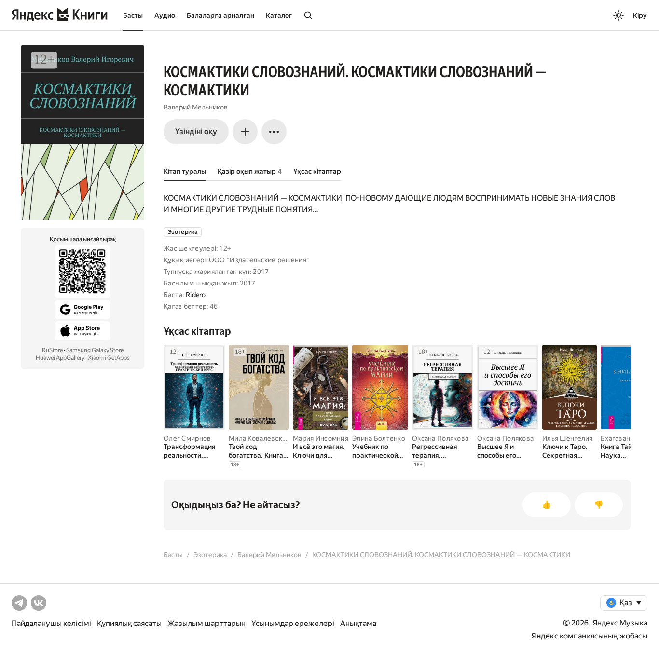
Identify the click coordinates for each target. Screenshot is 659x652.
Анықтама (358, 623)
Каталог (279, 15)
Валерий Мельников (196, 107)
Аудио (164, 15)
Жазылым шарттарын (206, 623)
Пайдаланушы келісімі (51, 623)
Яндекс (544, 635)
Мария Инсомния (320, 438)
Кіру (640, 15)
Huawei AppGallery (60, 357)
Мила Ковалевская (259, 438)
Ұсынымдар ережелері (292, 623)
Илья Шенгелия (567, 438)
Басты (133, 15)
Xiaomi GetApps (109, 357)
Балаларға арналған (220, 15)
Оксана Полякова (440, 438)
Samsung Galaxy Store (95, 350)
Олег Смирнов (187, 438)
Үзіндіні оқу (196, 131)
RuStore (52, 350)
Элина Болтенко (378, 438)
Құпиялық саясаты (129, 623)
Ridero (196, 295)
